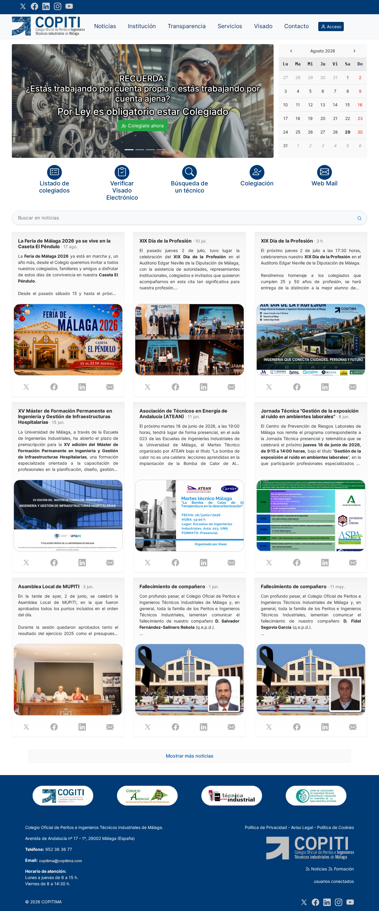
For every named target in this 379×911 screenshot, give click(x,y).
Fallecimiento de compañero (179, 586)
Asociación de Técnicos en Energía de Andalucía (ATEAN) (183, 413)
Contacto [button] (296, 26)
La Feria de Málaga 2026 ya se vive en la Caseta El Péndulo (64, 243)
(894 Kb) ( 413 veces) (311, 445)
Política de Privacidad (266, 827)
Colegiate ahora (145, 126)
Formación (343, 868)
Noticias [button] (105, 26)
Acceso (333, 26)
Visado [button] (263, 26)
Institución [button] (142, 26)
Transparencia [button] (187, 26)
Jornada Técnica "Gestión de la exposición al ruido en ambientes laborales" (310, 413)
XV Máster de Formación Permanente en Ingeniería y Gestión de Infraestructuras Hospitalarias (65, 416)
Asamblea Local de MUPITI (56, 586)
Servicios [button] (230, 26)
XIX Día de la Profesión (172, 241)
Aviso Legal (302, 827)
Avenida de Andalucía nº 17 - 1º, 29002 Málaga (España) (80, 838)
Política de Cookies (335, 827)
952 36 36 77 (58, 849)
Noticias (318, 868)
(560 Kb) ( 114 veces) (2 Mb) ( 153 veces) (68, 275)
